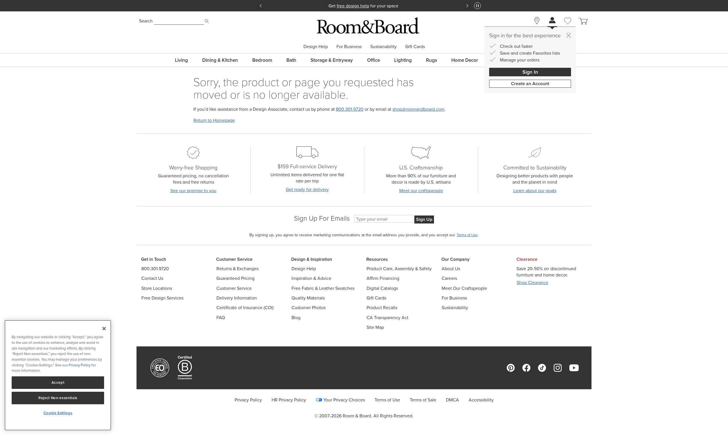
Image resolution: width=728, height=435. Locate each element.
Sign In (530, 71)
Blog (296, 318)
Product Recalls (382, 308)
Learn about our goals (534, 191)
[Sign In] (552, 21)
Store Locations (156, 288)
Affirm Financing (383, 278)
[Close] (568, 35)
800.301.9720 (349, 109)
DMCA (452, 400)
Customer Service (234, 288)
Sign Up (424, 219)
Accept (58, 382)
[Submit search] (207, 21)
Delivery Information (236, 298)
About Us (451, 269)
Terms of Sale (423, 400)
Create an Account (530, 83)
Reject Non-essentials (57, 398)
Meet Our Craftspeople (464, 288)
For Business (349, 46)
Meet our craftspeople (421, 191)
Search (146, 21)
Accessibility (481, 400)
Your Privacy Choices (344, 400)
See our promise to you (193, 191)
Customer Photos (308, 308)
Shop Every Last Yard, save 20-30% (364, 6)
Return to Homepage (214, 120)
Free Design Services (162, 298)
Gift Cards (415, 46)
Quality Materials (308, 298)
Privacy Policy (248, 400)
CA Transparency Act (387, 318)
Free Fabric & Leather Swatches (322, 288)
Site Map (375, 327)
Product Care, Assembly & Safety (399, 269)
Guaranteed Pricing (235, 278)
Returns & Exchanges (237, 269)
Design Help (315, 46)
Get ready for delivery (307, 189)
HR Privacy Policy (289, 400)
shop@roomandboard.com (418, 109)
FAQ (220, 318)
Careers (449, 278)
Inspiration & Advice (311, 278)
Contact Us (152, 278)
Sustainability (383, 46)
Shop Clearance (532, 283)
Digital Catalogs (382, 288)
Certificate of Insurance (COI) (245, 308)
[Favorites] (567, 27)
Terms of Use (387, 400)
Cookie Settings (58, 413)
